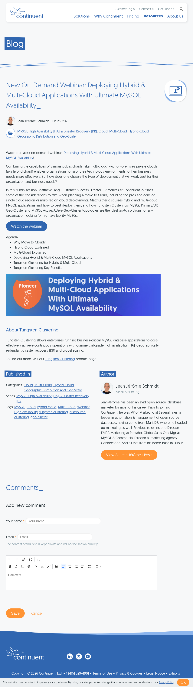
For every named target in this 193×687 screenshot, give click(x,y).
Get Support (166, 8)
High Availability (26, 412)
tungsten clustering (53, 412)
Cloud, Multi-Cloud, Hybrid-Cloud (124, 131)
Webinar (83, 407)
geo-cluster (39, 417)
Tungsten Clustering (60, 359)
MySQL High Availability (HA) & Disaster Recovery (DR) (57, 131)
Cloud (31, 407)
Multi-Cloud (67, 407)
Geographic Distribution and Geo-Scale (46, 136)
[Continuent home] (26, 12)
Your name (15, 521)
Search (181, 9)
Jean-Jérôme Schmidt (33, 121)
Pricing (133, 16)
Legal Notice (155, 673)
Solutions (82, 16)
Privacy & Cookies (129, 673)
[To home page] (25, 653)
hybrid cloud (46, 407)
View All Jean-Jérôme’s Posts (129, 454)
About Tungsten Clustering (32, 330)
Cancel (36, 613)
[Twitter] (79, 656)
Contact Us (146, 8)
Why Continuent (108, 16)
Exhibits (174, 673)
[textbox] (81, 580)
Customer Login (124, 8)
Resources (153, 16)
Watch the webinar (26, 226)
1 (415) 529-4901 (77, 673)
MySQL (19, 407)
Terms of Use (102, 673)
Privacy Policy (166, 682)
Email (11, 537)
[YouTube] (88, 656)
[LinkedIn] (70, 656)
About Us (175, 16)
